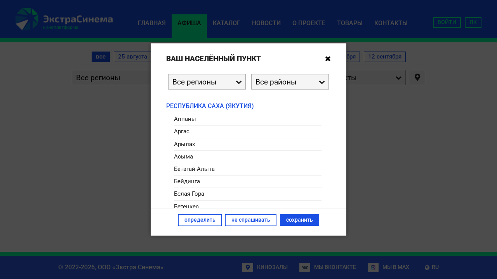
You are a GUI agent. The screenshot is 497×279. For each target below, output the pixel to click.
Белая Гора (189, 193)
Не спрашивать (250, 220)
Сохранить (299, 220)
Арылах (184, 144)
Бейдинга (187, 181)
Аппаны (185, 118)
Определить (199, 220)
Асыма (183, 156)
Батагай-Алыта (194, 168)
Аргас (181, 131)
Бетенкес (186, 206)
